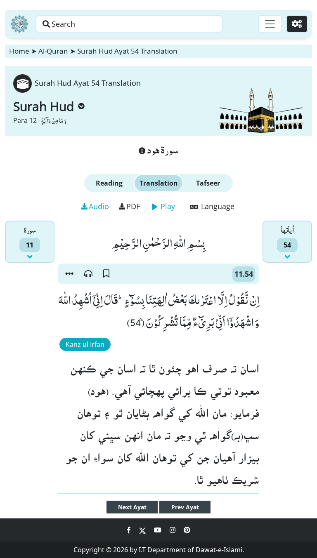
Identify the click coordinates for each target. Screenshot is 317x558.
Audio (99, 206)
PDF (133, 206)
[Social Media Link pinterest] (187, 529)
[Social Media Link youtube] (158, 529)
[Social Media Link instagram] (173, 529)
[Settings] (297, 24)
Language (216, 206)
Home (19, 51)
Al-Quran (53, 51)
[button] (69, 273)
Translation (159, 183)
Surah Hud (43, 106)
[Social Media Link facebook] (129, 529)
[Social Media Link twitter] (143, 529)
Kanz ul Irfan (85, 344)
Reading (109, 183)
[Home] (19, 24)
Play (166, 206)
